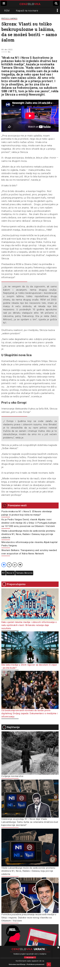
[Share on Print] (14, 564)
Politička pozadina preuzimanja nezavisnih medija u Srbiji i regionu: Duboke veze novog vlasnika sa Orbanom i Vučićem (28, 917)
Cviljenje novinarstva (12, 776)
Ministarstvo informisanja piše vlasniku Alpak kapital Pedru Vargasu (29, 544)
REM (7, 10)
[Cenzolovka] (30, 3)
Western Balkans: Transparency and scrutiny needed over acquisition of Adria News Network (29, 552)
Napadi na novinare (27, 10)
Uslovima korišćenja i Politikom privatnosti (26, 964)
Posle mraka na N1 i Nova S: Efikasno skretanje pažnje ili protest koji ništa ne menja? (26, 513)
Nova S (10, 573)
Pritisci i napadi (9, 18)
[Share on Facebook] (3, 564)
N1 (9, 52)
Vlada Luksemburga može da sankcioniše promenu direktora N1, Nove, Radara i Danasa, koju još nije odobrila (28, 534)
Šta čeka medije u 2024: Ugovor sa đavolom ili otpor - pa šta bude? (29, 666)
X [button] (48, 964)
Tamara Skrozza (24, 573)
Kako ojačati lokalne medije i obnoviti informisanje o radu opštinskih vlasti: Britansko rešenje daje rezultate (29, 625)
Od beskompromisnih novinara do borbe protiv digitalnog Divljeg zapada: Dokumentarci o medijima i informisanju (29, 713)
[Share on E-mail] (20, 564)
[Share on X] (9, 564)
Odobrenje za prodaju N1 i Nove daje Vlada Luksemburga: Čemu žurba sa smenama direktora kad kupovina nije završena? (29, 822)
